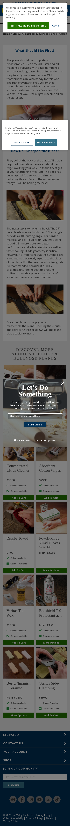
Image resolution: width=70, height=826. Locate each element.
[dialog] (35, 17)
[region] (35, 135)
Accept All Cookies (46, 142)
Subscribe (35, 424)
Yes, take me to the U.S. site (28, 25)
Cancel (55, 25)
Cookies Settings (22, 142)
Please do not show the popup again (36, 440)
